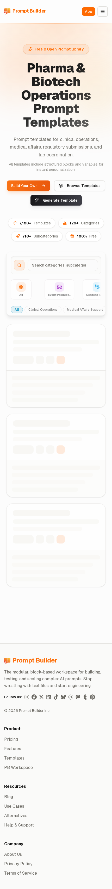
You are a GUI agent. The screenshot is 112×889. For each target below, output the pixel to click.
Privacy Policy (18, 864)
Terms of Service (20, 873)
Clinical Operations (43, 309)
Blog (8, 797)
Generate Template (60, 200)
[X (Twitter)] (41, 697)
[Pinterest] (92, 697)
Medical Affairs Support (85, 309)
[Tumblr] (85, 697)
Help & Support (19, 825)
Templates (14, 758)
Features (12, 748)
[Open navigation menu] (102, 11)
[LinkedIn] (48, 697)
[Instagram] (26, 697)
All (17, 309)
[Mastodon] (77, 697)
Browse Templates (84, 185)
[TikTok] (56, 697)
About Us (13, 854)
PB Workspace (18, 767)
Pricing (11, 739)
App (88, 11)
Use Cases (14, 806)
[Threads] (70, 697)
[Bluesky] (63, 697)
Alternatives (15, 815)
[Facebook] (34, 697)
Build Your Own (24, 185)
